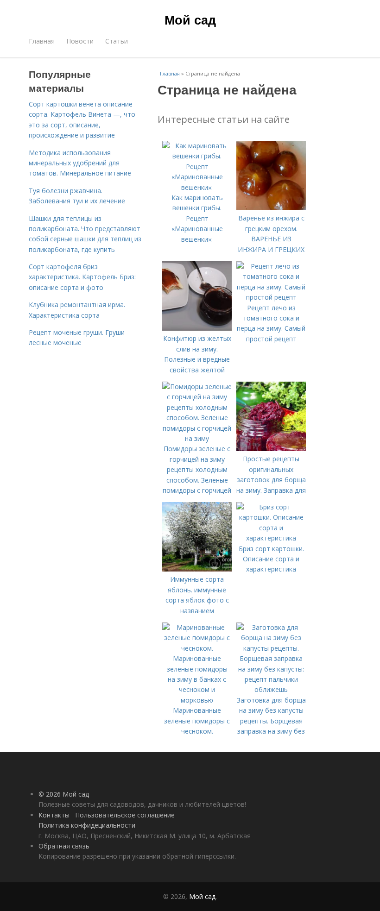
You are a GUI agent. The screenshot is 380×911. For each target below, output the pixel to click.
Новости (80, 41)
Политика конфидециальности (86, 825)
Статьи (116, 41)
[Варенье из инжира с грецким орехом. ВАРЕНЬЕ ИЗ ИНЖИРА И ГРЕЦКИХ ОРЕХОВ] (271, 207)
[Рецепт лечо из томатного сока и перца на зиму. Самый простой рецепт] (271, 297)
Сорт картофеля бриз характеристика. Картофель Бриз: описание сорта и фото (82, 277)
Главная (42, 41)
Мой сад (190, 19)
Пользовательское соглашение (125, 814)
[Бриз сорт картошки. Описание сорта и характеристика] (271, 538)
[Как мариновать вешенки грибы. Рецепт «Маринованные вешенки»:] (197, 187)
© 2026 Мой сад (63, 794)
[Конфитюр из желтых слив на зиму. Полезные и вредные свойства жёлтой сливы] (197, 328)
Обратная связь (63, 846)
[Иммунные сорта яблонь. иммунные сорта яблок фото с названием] (197, 569)
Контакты (54, 814)
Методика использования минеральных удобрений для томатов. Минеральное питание (80, 163)
